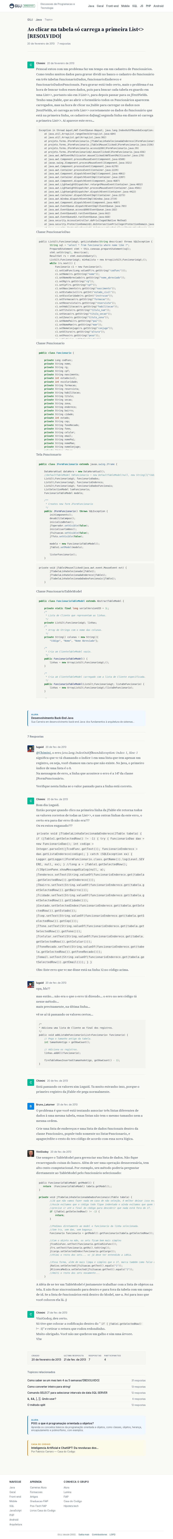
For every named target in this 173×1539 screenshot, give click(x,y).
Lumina (67, 1492)
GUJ (30, 19)
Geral (100, 6)
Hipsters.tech (71, 1505)
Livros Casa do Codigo (43, 1510)
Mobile (125, 6)
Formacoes (36, 1492)
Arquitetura (15, 1524)
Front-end (15, 1496)
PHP (148, 6)
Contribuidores (99, 1534)
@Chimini (43, 753)
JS (141, 6)
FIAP (66, 1496)
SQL (134, 6)
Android (159, 6)
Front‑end (112, 6)
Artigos (34, 1496)
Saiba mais (84, 1534)
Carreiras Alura (38, 1487)
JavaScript (15, 1510)
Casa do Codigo (73, 1501)
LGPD (112, 1534)
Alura (66, 1487)
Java (91, 6)
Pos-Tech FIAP (38, 1505)
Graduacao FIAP (39, 1501)
